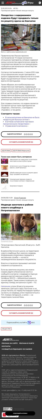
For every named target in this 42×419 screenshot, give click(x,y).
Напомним (5, 286)
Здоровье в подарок (16, 186)
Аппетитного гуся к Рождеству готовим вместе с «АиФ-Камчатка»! (22, 166)
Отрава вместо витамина (16, 126)
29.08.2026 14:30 (7, 198)
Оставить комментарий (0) (21, 142)
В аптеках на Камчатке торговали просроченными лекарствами (18, 123)
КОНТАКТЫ (6, 346)
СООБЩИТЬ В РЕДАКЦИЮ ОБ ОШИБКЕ (17, 349)
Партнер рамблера (19, 409)
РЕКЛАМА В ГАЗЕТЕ (26, 343)
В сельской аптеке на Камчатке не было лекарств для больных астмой (21, 119)
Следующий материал (20, 413)
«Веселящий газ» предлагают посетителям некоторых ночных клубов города (23, 160)
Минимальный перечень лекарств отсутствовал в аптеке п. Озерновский (22, 180)
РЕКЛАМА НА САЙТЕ (10, 343)
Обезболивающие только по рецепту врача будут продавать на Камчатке (24, 173)
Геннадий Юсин (7, 241)
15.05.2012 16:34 (6, 8)
